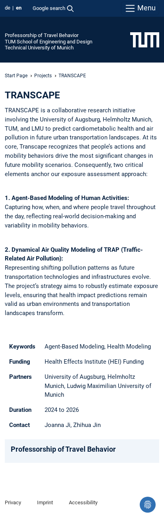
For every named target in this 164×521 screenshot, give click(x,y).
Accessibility (83, 502)
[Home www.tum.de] (144, 39)
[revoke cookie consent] (148, 505)
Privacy (13, 502)
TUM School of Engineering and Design (48, 42)
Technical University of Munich (39, 48)
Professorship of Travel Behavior (41, 35)
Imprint (45, 502)
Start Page (16, 75)
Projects (43, 75)
